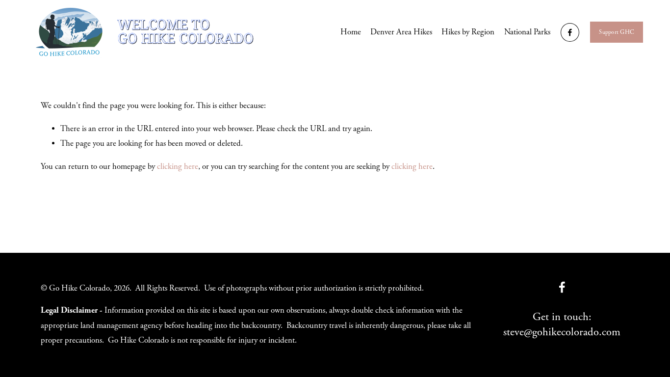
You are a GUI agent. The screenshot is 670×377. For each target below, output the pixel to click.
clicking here (177, 167)
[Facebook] (570, 32)
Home (350, 32)
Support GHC (616, 32)
